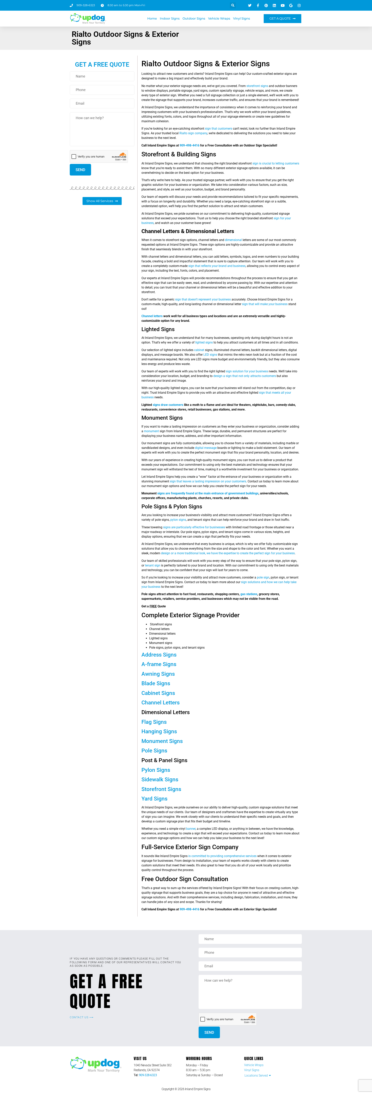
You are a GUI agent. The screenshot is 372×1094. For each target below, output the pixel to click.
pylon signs (178, 520)
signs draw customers (168, 405)
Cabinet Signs (158, 693)
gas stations (248, 594)
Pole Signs (154, 750)
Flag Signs (154, 722)
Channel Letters (160, 702)
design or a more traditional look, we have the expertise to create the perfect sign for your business (228, 553)
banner (190, 829)
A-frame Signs (158, 664)
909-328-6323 (148, 1075)
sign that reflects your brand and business (216, 266)
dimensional (233, 240)
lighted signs (204, 342)
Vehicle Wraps (219, 18)
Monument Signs (162, 741)
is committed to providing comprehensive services (222, 856)
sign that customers (218, 128)
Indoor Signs (170, 18)
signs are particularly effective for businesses (194, 527)
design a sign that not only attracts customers (244, 376)
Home (152, 18)
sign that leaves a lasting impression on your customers (208, 481)
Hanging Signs (159, 731)
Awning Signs (158, 674)
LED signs (210, 354)
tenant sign (152, 565)
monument (151, 431)
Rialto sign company (193, 133)
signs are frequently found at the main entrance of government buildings (207, 493)
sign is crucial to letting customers (275, 163)
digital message (206, 448)
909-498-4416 (189, 145)
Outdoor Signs (194, 18)
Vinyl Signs (241, 18)
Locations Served (256, 1075)
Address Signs (159, 655)
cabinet (199, 350)
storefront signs (257, 86)
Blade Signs (155, 683)
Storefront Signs (161, 789)
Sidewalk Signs (159, 779)
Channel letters (152, 316)
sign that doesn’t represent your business (203, 299)
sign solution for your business (247, 371)
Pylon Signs (155, 770)
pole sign (263, 577)
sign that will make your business (265, 304)
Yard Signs (154, 798)
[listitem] (160, 1068)
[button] (233, 5)
